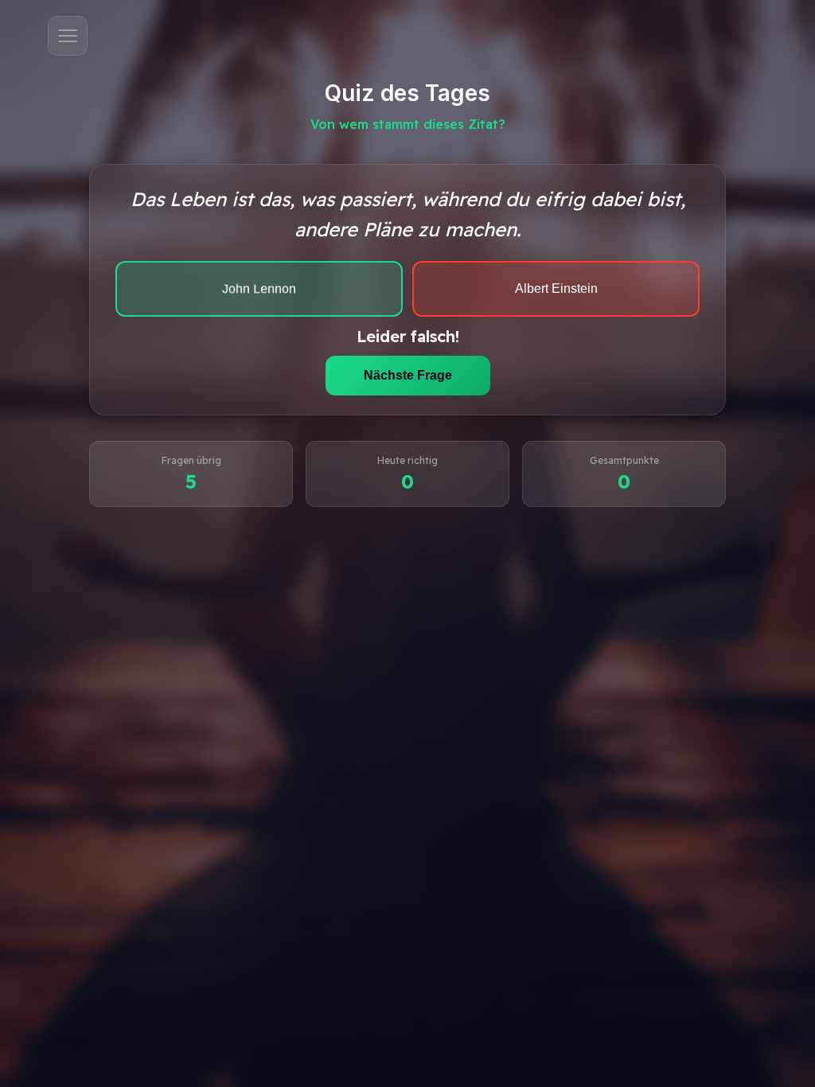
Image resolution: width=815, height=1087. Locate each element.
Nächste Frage (408, 375)
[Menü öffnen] (68, 36)
